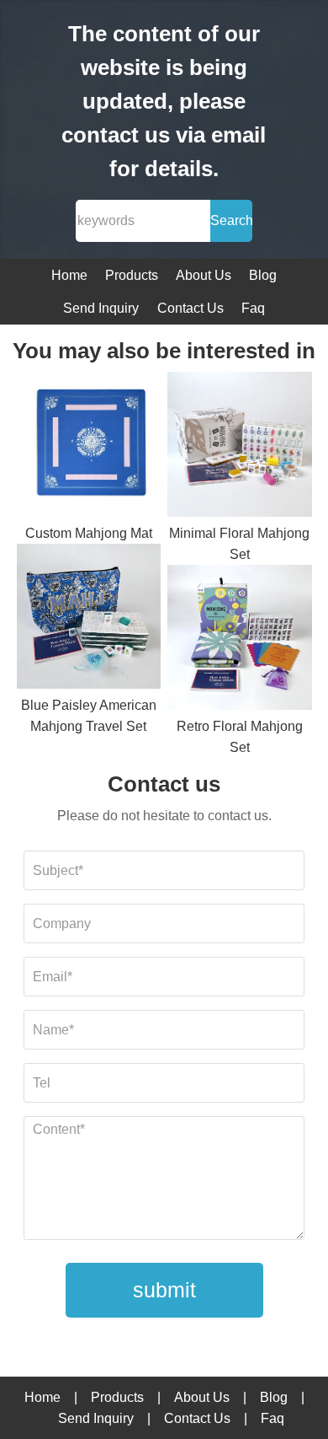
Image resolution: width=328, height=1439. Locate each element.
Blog (263, 275)
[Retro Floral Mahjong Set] (239, 640)
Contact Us (190, 308)
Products (131, 275)
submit (164, 1290)
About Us (203, 275)
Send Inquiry (101, 308)
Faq (253, 308)
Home (69, 275)
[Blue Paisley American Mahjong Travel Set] (89, 619)
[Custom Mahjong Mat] (89, 447)
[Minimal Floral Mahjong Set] (239, 447)
